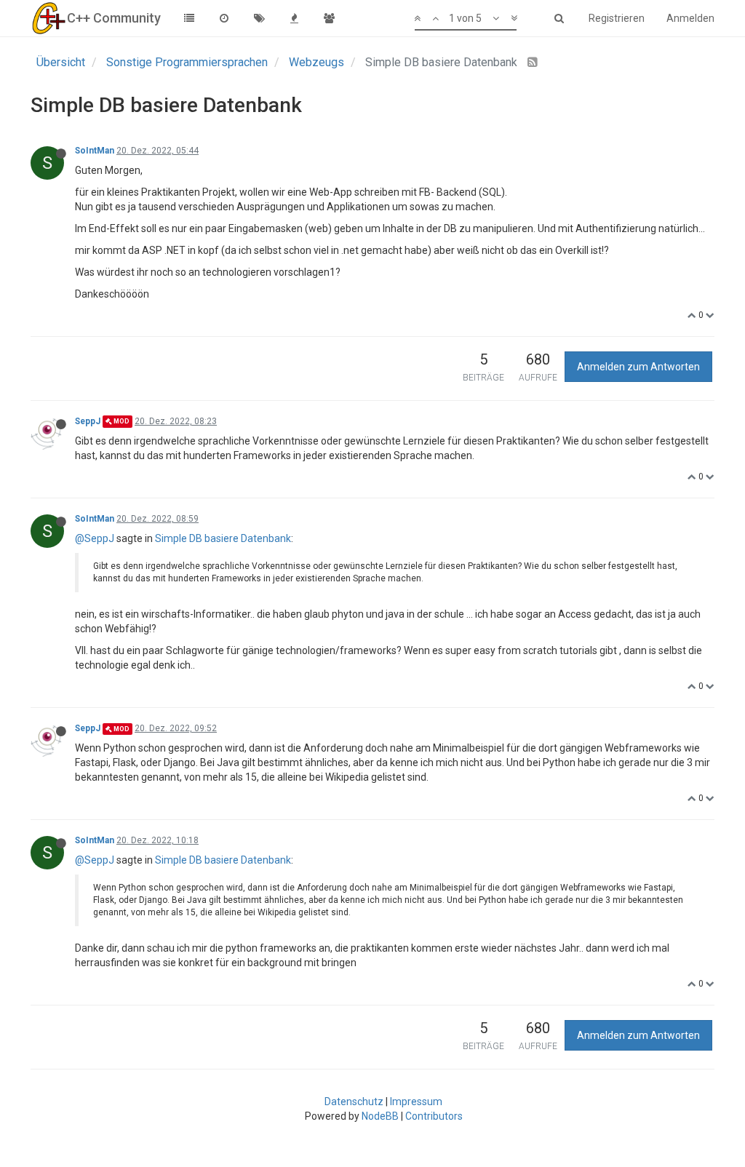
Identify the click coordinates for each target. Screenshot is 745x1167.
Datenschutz (353, 1101)
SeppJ (87, 421)
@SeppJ (94, 538)
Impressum (416, 1101)
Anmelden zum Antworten (638, 367)
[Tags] (259, 18)
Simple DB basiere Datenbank (223, 538)
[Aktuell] (224, 18)
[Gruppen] (328, 18)
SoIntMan (94, 151)
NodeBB (380, 1116)
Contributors (434, 1116)
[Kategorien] (189, 18)
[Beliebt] (293, 18)
